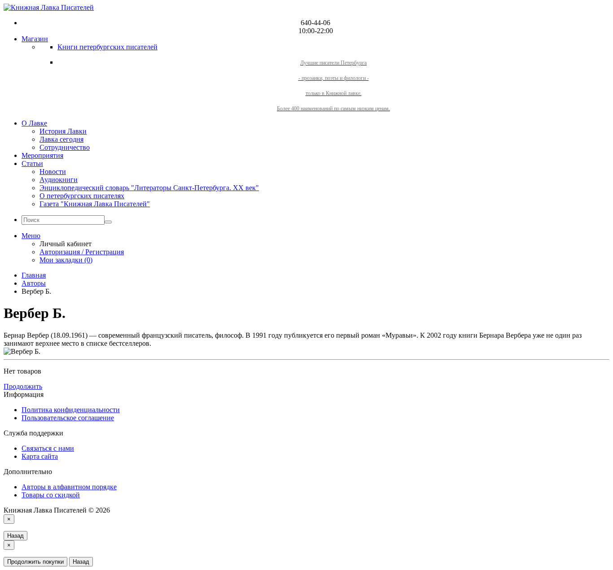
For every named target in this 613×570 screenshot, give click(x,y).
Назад (15, 535)
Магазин (35, 39)
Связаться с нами (48, 448)
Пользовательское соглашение (68, 418)
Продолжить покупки (35, 561)
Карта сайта (40, 456)
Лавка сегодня (61, 139)
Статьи (32, 163)
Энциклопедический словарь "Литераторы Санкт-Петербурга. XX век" (149, 187)
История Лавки (63, 131)
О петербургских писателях (81, 196)
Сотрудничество (64, 147)
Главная (34, 275)
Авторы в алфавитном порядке (69, 487)
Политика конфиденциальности (71, 409)
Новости (52, 171)
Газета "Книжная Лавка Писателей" (94, 204)
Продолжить (23, 386)
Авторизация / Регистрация (81, 252)
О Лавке (34, 123)
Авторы (34, 283)
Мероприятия (42, 155)
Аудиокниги (58, 179)
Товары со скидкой (51, 495)
